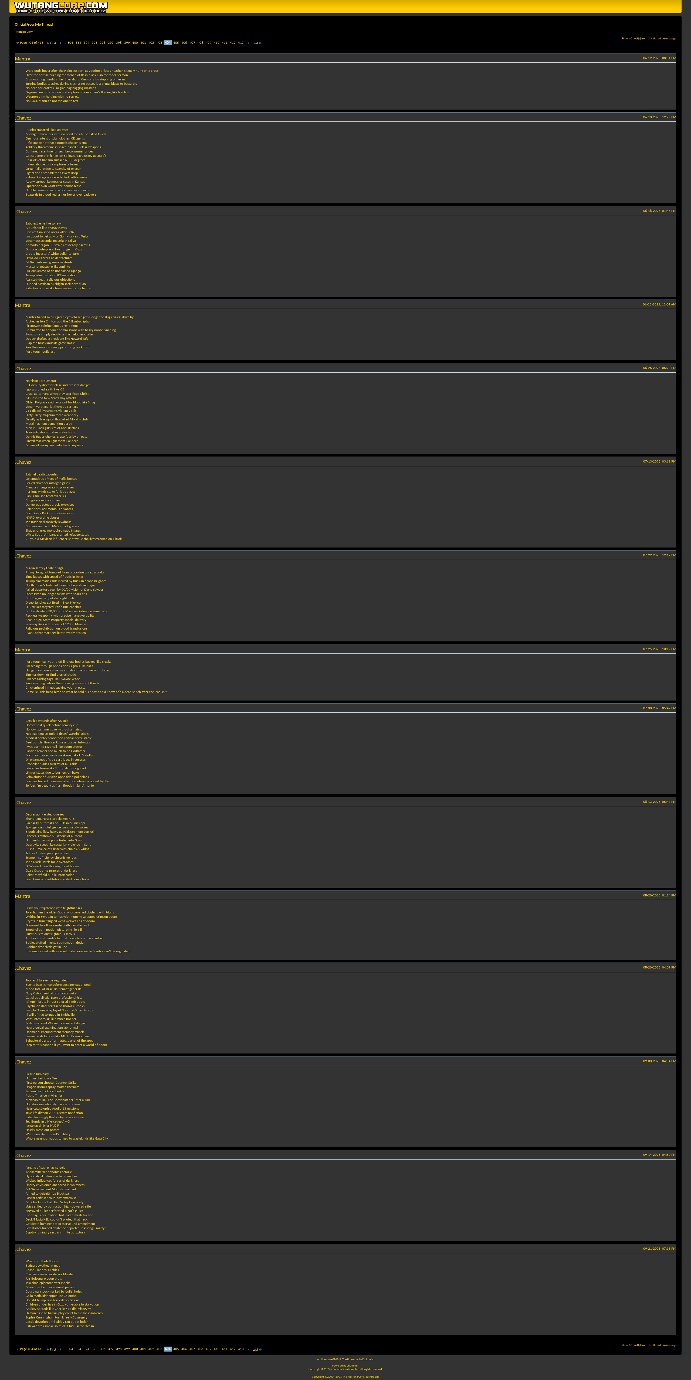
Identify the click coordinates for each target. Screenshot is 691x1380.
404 (168, 43)
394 (86, 43)
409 (208, 43)
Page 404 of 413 (31, 43)
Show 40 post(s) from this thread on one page (649, 38)
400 (135, 43)
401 (143, 43)
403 (159, 43)
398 (119, 43)
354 (78, 43)
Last (255, 43)
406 (184, 43)
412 (233, 43)
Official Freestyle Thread (34, 25)
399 (127, 43)
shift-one (373, 1376)
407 (192, 43)
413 (241, 43)
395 (94, 43)
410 (216, 43)
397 (111, 43)
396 (103, 43)
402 (151, 43)
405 (176, 43)
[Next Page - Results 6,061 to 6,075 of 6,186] (248, 43)
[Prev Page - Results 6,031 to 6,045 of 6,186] (60, 43)
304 (70, 43)
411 (225, 43)
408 (200, 43)
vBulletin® (353, 1365)
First (53, 43)
